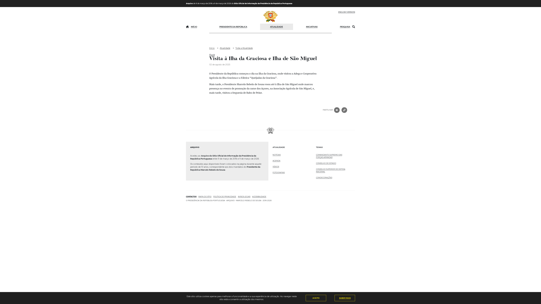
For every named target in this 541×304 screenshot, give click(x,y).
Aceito (316, 298)
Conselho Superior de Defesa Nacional (330, 170)
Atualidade (276, 26)
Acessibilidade (259, 196)
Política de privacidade (224, 196)
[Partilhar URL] (344, 110)
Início (194, 26)
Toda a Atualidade (244, 48)
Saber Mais (345, 298)
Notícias (277, 155)
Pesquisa (345, 26)
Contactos (191, 196)
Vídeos (276, 167)
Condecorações (324, 177)
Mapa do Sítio (204, 196)
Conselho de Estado (326, 163)
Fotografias (279, 172)
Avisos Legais (244, 196)
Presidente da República (233, 26)
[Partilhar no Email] (336, 110)
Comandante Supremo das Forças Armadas (329, 156)
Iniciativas (312, 26)
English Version (346, 12)
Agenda (276, 161)
